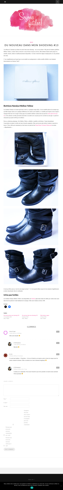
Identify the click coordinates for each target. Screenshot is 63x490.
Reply (58, 331)
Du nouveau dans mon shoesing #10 (11, 315)
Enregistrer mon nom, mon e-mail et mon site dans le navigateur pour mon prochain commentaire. (27, 417)
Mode (31, 42)
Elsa (10, 354)
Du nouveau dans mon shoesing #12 (30, 315)
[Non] (61, 486)
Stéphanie (17, 367)
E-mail (5, 402)
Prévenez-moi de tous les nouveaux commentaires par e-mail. (9, 431)
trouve (5, 125)
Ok (32, 487)
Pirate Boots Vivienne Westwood (43, 125)
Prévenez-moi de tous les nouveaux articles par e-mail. (9, 441)
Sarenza (33, 298)
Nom (5, 399)
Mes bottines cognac (44, 315)
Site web (5, 406)
